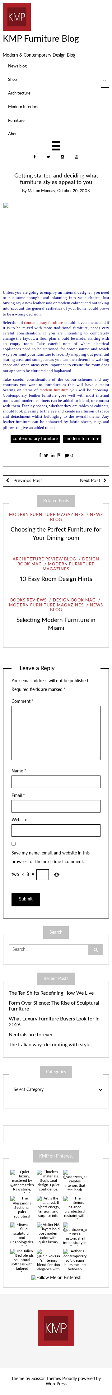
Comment (23, 701)
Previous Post (27, 480)
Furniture (16, 120)
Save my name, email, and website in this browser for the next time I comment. (51, 857)
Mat (31, 191)
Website (19, 820)
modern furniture (54, 390)
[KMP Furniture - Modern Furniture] (17, 16)
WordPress (56, 1384)
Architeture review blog (44, 559)
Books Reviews (28, 600)
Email (18, 796)
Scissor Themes (46, 1379)
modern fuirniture (82, 439)
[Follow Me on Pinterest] (56, 1278)
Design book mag (74, 600)
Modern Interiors (23, 107)
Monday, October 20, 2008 (65, 191)
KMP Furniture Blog (41, 39)
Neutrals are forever (31, 1034)
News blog (17, 66)
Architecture (19, 93)
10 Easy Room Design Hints (56, 579)
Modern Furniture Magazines (46, 515)
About (13, 134)
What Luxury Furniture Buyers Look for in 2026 (54, 1021)
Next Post (90, 480)
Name (19, 771)
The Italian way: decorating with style (49, 1044)
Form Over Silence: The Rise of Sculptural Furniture (54, 1006)
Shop (12, 79)
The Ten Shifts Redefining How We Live (51, 993)
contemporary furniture (35, 439)
